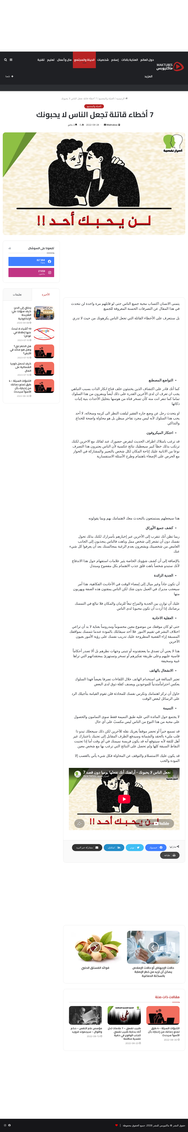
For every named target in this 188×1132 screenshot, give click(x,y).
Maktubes (112, 124)
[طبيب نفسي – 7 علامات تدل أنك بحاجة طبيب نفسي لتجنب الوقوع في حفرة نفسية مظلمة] (124, 1015)
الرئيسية (120, 98)
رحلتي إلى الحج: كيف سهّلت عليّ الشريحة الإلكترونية (21, 313)
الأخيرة (46, 294)
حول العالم (147, 59)
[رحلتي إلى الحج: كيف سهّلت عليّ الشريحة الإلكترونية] (44, 313)
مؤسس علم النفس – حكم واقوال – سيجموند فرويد (86, 1030)
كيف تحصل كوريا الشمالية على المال (20, 367)
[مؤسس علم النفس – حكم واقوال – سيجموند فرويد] (85, 1015)
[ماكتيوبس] (170, 66)
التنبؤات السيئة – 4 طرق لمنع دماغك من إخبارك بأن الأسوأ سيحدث (164, 1032)
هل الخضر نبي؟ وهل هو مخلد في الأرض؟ (20, 350)
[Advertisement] (94, 25)
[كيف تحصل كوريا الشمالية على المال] (44, 369)
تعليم (51, 59)
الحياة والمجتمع (84, 59)
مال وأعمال (64, 59)
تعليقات (17, 294)
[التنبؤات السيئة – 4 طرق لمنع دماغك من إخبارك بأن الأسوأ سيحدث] (163, 1015)
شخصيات (103, 59)
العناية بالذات (129, 59)
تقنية (41, 59)
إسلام (115, 59)
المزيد (148, 76)
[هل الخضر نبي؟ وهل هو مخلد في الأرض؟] (44, 351)
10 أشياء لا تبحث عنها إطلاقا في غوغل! (21, 332)
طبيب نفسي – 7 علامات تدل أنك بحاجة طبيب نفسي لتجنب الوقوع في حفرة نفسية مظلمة (124, 1033)
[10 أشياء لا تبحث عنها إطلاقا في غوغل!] (44, 334)
